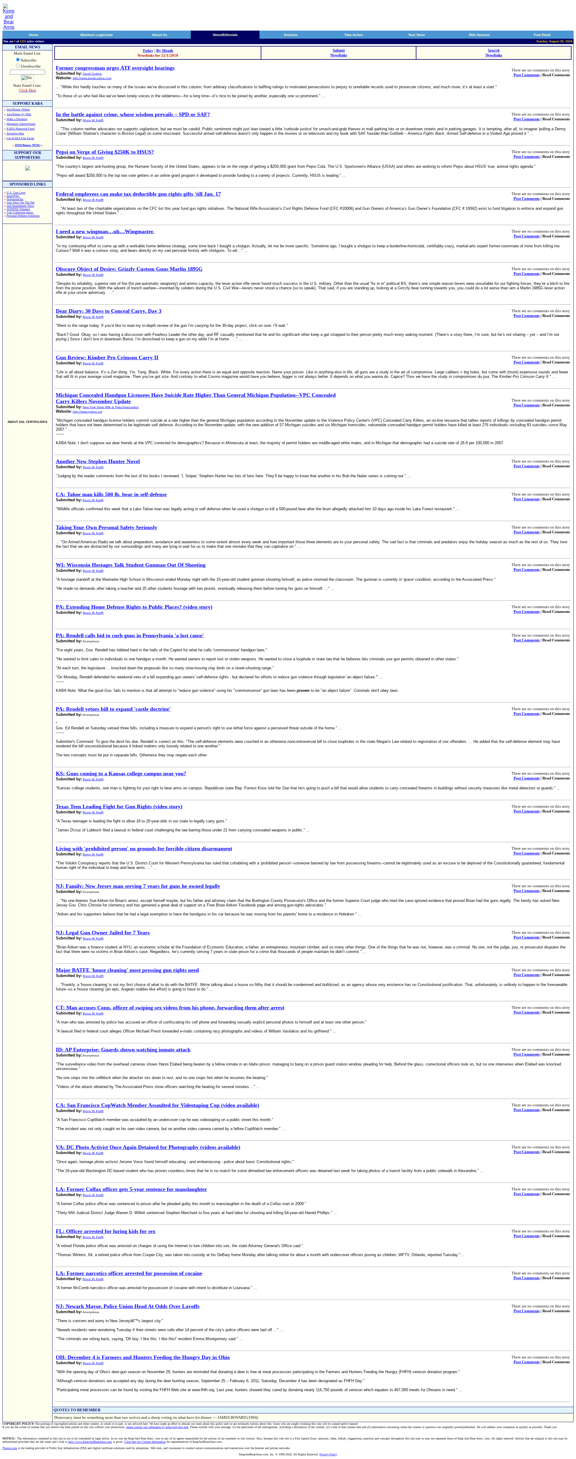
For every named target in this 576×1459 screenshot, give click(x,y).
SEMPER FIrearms (18, 209)
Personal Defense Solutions (23, 215)
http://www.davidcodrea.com (92, 78)
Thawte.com (9, 1448)
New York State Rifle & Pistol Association (111, 407)
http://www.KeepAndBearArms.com (90, 1441)
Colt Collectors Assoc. (20, 212)
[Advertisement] (28, 319)
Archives (291, 35)
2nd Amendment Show (20, 205)
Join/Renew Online (18, 109)
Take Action (353, 35)
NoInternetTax (15, 199)
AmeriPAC (13, 195)
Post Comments (527, 75)
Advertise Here (15, 133)
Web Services (479, 35)
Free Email (542, 35)
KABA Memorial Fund (20, 128)
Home (33, 35)
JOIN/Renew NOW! (27, 145)
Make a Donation (17, 119)
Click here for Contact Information (145, 1441)
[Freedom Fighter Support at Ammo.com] (27, 168)
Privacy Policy (328, 1454)
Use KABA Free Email (20, 138)
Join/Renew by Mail (19, 114)
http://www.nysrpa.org (87, 411)
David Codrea (92, 73)
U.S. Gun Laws (16, 192)
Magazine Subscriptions (21, 123)
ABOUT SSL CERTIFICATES (27, 422)
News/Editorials (225, 35)
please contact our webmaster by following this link (157, 1427)
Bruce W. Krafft (93, 120)
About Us (159, 35)
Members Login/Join (96, 35)
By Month (164, 50)
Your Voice (416, 35)
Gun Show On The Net (20, 202)
